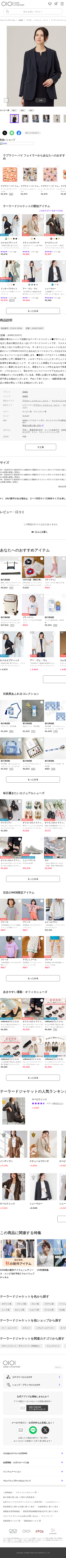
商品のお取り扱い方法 (31, 425)
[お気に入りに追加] (17, 166)
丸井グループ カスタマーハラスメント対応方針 (22, 1502)
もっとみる (33, 310)
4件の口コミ (57, 1103)
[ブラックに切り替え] (14, 284)
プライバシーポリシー (25, 1492)
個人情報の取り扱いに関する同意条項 (18, 1497)
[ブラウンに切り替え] (34, 284)
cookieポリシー (52, 1502)
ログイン (58, 1367)
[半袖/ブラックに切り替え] (16, 238)
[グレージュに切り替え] (11, 284)
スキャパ (26, 1328)
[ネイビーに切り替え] (32, 284)
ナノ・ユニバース (9, 1328)
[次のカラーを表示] (18, 239)
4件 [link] (59, 251)
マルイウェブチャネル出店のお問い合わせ (20, 1516)
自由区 (21, 20)
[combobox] (33, 11)
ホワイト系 (6, 1304)
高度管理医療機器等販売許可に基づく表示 (40, 1511)
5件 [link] (15, 251)
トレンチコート (53, 1346)
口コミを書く (41, 531)
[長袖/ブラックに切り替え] (14, 238)
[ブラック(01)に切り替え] (56, 238)
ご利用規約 (7, 1492)
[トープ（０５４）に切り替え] (32, 239)
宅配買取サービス (10, 1521)
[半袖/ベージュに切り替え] (11, 238)
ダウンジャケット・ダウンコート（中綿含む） (21, 1346)
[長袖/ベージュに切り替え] (9, 238)
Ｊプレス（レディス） (45, 1328)
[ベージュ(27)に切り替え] (54, 238)
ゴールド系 (49, 1310)
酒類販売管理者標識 (11, 1511)
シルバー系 (34, 1310)
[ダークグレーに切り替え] (37, 284)
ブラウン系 (49, 1304)
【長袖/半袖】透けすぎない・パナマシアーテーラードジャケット (12, 662)
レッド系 (5, 1310)
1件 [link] (37, 251)
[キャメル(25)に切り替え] (59, 238)
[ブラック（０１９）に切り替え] (34, 238)
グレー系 (35, 1304)
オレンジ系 (19, 1310)
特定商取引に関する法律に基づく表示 (18, 1506)
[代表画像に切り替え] (6, 239)
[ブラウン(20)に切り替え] (51, 239)
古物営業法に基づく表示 (48, 1506)
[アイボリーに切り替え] (9, 285)
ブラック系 (21, 1304)
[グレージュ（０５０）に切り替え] (55, 284)
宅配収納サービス (31, 1521)
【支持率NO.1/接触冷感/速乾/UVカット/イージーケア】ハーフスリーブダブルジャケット (42, 664)
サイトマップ (46, 1516)
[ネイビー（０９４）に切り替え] (52, 285)
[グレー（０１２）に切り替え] (57, 284)
